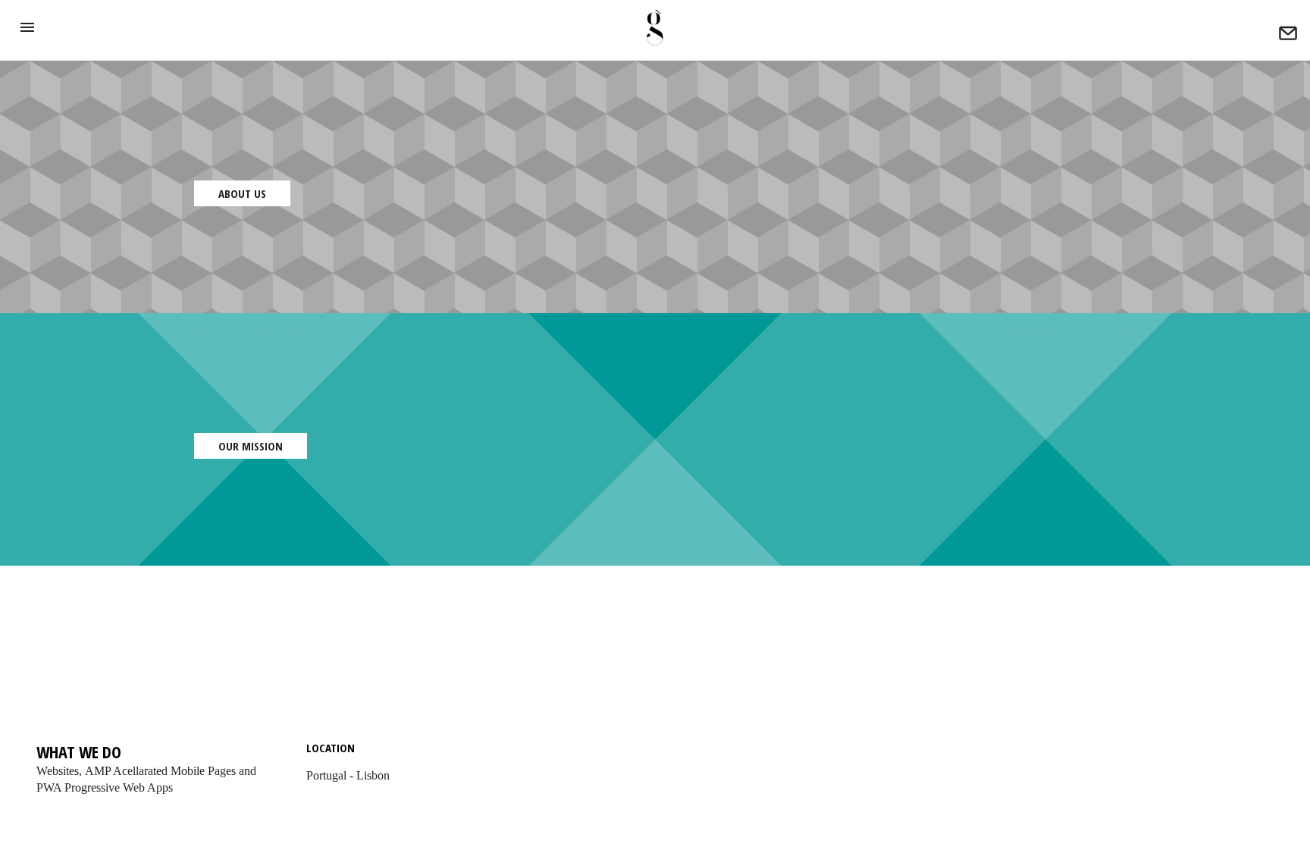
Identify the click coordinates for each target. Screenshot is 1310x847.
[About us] (1288, 35)
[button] (27, 27)
